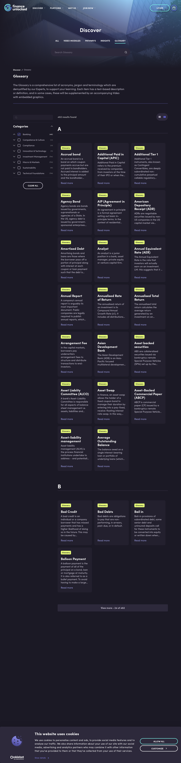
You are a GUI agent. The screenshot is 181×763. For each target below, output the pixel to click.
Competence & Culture (34, 139)
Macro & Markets (31, 162)
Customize (157, 748)
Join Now (88, 7)
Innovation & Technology (34, 151)
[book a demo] (174, 7)
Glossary (120, 40)
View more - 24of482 (113, 607)
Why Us (72, 7)
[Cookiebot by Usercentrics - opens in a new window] (17, 758)
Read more (67, 183)
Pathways (90, 40)
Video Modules (72, 40)
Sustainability (29, 167)
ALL (57, 40)
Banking (27, 134)
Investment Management (35, 156)
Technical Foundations (33, 173)
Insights (105, 40)
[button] (33, 128)
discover (38, 7)
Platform (55, 7)
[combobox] (88, 52)
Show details (40, 758)
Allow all (158, 741)
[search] (126, 52)
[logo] (15, 8)
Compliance (28, 145)
